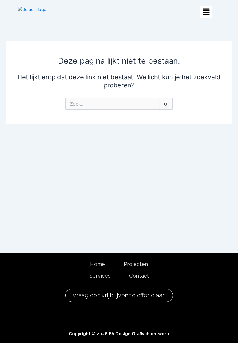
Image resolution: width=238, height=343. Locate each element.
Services (100, 276)
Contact (139, 276)
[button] (206, 12)
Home (97, 264)
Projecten (136, 264)
